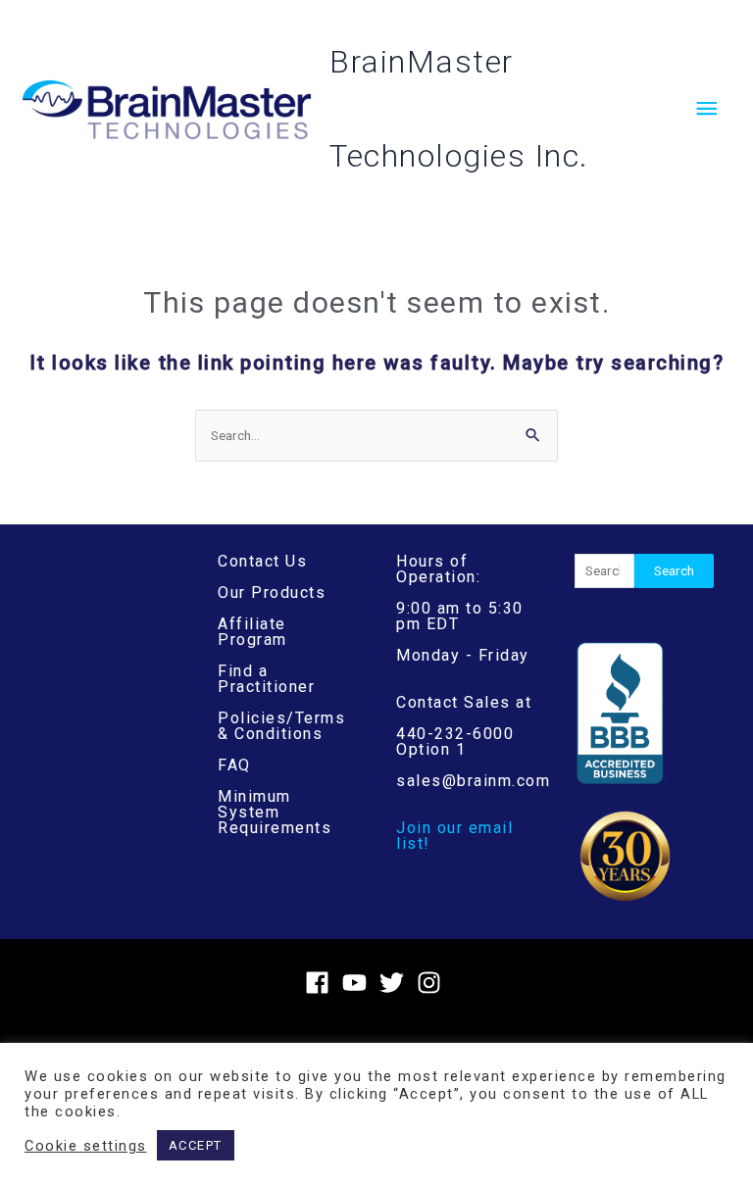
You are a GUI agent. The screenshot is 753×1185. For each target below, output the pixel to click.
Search (674, 570)
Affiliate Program (252, 632)
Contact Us (262, 561)
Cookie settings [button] (86, 1146)
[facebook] (321, 982)
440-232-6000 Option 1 (455, 741)
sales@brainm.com (473, 780)
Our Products (272, 592)
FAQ (234, 765)
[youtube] (358, 982)
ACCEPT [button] (196, 1145)
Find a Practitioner (266, 679)
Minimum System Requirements (274, 812)
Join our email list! (454, 835)
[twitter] (395, 982)
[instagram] (433, 982)
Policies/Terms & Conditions (281, 726)
